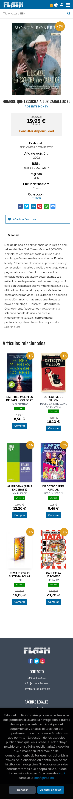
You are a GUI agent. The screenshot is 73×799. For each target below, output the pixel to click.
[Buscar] (68, 13)
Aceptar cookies (50, 790)
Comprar (19, 425)
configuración (44, 778)
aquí (62, 773)
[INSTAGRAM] (42, 661)
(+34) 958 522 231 (36, 677)
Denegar (22, 790)
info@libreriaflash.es (36, 683)
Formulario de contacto (36, 688)
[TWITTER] (36, 661)
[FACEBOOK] (30, 661)
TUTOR (36, 198)
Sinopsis (13, 235)
